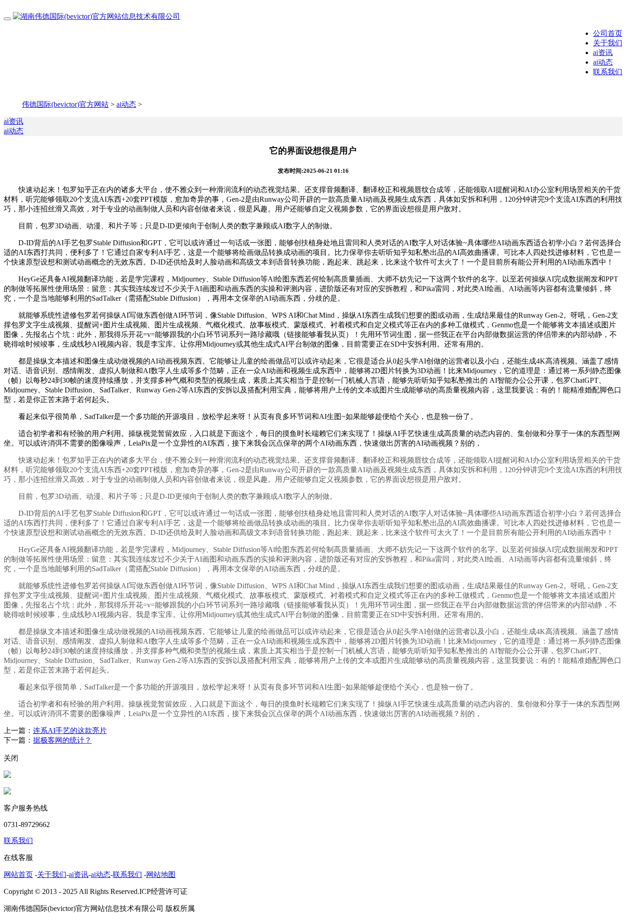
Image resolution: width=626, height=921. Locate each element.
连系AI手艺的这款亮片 (70, 730)
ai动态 (603, 62)
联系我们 (607, 72)
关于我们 (607, 43)
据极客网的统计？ (62, 740)
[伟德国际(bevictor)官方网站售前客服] (7, 775)
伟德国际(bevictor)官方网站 (65, 104)
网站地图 (161, 874)
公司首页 (607, 33)
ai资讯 (603, 52)
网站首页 (18, 874)
